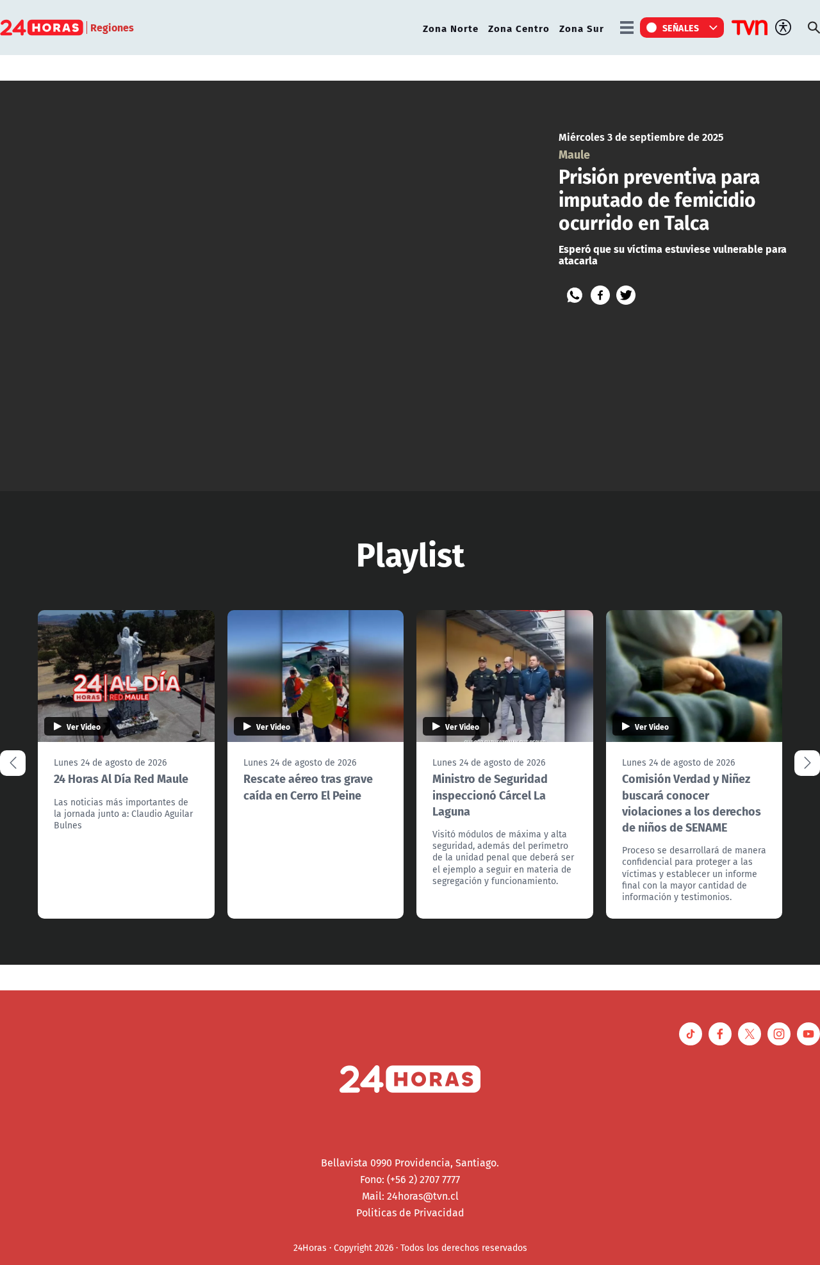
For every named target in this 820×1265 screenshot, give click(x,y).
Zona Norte (451, 27)
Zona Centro (519, 27)
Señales (681, 27)
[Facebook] (600, 295)
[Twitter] (626, 295)
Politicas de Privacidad (410, 1212)
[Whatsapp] (574, 295)
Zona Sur (581, 27)
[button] (807, 763)
